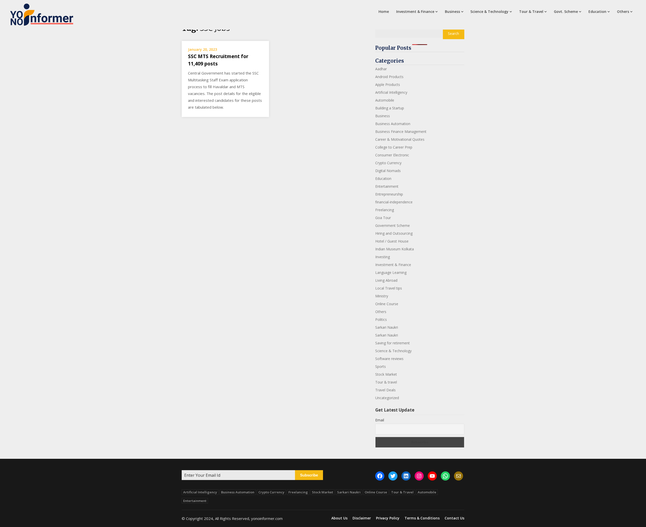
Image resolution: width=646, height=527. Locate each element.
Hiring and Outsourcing (394, 233)
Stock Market (386, 374)
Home (384, 11)
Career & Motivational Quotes (399, 139)
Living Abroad (386, 280)
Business (452, 11)
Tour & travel (386, 382)
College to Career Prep (393, 147)
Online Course (386, 303)
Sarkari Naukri (386, 327)
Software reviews (389, 358)
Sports (380, 366)
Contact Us (454, 518)
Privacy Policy (387, 518)
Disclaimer (362, 518)
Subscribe (309, 475)
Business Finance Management (400, 131)
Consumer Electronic (392, 155)
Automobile (384, 100)
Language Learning (391, 272)
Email (379, 420)
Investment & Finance (415, 11)
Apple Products (387, 84)
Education (597, 11)
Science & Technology (489, 11)
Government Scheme (392, 225)
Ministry (381, 296)
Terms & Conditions (422, 518)
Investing (382, 256)
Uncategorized (387, 397)
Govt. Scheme (566, 11)
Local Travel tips (388, 288)
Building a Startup (389, 108)
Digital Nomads (388, 170)
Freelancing (384, 209)
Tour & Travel (531, 11)
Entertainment (386, 186)
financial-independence (394, 202)
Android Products (389, 76)
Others (623, 11)
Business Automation (392, 123)
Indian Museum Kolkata (394, 249)
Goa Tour (383, 217)
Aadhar (381, 68)
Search (453, 33)
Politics (381, 319)
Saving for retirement (392, 343)
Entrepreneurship (389, 194)
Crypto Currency (388, 162)
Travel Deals (385, 390)
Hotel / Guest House (392, 241)
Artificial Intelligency (391, 92)
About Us (339, 518)
